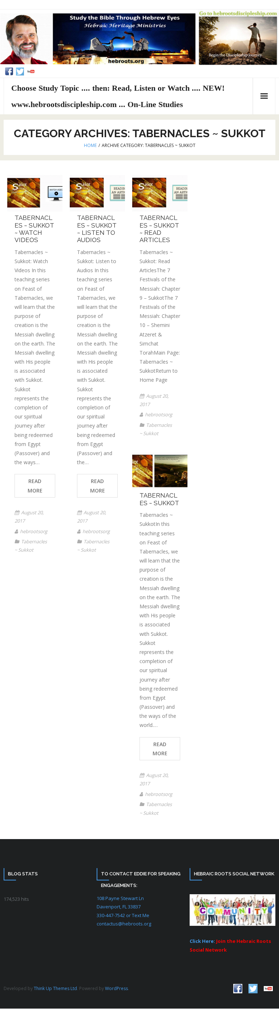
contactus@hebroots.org (124, 923)
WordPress (116, 988)
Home (90, 145)
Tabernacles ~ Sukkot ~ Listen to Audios (97, 229)
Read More (35, 486)
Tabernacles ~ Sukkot (159, 499)
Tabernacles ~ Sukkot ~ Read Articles (159, 229)
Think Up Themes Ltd (55, 988)
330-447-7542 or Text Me (123, 915)
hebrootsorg (33, 531)
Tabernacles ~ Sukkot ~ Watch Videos (34, 229)
